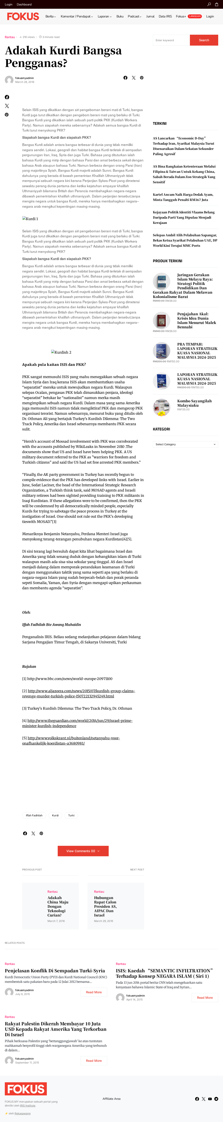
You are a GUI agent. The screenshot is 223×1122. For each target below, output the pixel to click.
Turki (71, 815)
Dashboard (24, 4)
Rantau (10, 37)
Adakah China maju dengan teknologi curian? (57, 906)
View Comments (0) (80, 851)
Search (204, 40)
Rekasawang (22, 1113)
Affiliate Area (111, 1099)
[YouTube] (210, 1099)
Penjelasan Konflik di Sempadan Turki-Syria (55, 970)
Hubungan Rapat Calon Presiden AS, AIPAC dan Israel (105, 906)
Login (8, 4)
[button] (209, 4)
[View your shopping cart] (216, 4)
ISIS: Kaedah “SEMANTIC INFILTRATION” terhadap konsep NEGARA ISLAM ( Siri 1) (165, 973)
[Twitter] (204, 1099)
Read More (94, 992)
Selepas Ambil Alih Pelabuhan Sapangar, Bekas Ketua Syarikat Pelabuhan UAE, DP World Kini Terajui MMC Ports (185, 240)
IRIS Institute (27, 1105)
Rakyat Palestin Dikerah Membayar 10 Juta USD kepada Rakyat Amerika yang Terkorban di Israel (55, 1029)
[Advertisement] (185, 83)
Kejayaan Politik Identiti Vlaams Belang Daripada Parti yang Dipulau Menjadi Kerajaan (184, 217)
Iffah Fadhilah (34, 815)
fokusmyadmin (24, 78)
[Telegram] (216, 1099)
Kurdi (55, 815)
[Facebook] (197, 1099)
